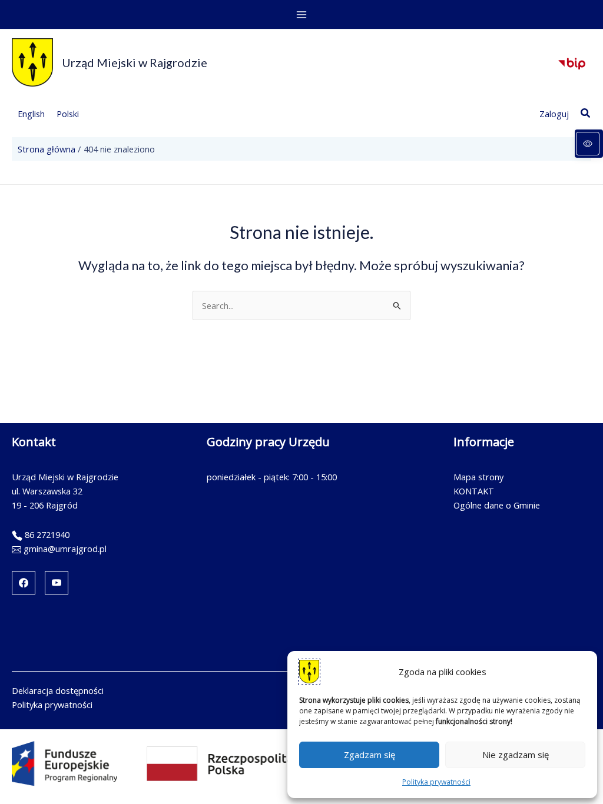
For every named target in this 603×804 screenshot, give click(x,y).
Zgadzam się (369, 754)
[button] (586, 113)
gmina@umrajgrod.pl (65, 548)
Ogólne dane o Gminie (496, 505)
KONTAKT (473, 491)
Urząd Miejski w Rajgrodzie (134, 62)
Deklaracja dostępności (58, 690)
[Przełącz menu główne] (301, 14)
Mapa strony (478, 477)
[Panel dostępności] (589, 143)
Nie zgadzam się (515, 754)
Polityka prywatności (436, 782)
